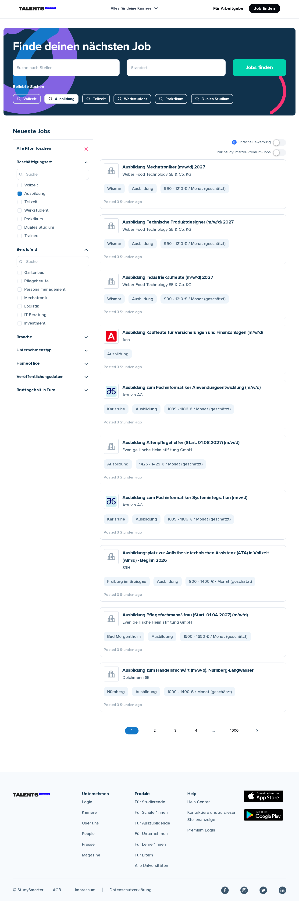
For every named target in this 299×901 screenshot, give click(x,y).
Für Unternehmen (151, 833)
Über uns (90, 823)
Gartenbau (34, 272)
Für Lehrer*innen (150, 844)
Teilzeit (99, 99)
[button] (53, 149)
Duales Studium (215, 99)
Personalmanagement (45, 289)
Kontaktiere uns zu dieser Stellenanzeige (211, 816)
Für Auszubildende (152, 823)
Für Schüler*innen (151, 812)
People (88, 833)
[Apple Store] (263, 796)
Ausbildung (65, 99)
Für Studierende (150, 801)
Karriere (89, 812)
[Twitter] (263, 890)
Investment (35, 323)
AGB (57, 889)
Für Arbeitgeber (229, 8)
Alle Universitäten (151, 865)
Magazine (91, 855)
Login (87, 801)
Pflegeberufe (36, 280)
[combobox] (131, 67)
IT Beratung (35, 314)
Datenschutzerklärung (131, 889)
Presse (88, 844)
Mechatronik (35, 297)
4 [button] (196, 730)
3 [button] (175, 730)
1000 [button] (234, 730)
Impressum (85, 889)
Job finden (264, 8)
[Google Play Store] (263, 815)
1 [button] (131, 730)
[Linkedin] (282, 890)
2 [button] (154, 730)
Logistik (31, 306)
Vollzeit (30, 99)
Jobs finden (259, 67)
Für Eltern (144, 855)
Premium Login (201, 830)
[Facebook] (225, 890)
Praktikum (174, 99)
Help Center (198, 801)
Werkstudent (135, 99)
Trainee (31, 235)
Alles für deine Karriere (131, 8)
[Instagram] (244, 890)
